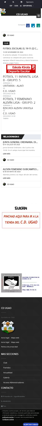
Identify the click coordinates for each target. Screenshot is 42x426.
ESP (11, 5)
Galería (6, 377)
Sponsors (29, 2)
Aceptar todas (31, 424)
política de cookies (8, 417)
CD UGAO (10, 35)
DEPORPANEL (27, 6)
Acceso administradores (13, 382)
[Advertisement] (21, 252)
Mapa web (15, 338)
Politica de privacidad (9, 347)
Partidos (7, 367)
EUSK (16, 5)
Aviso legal (5, 338)
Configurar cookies (8, 419)
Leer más (6, 154)
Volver (21, 197)
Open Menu (38, 15)
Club (5, 362)
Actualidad (7, 372)
